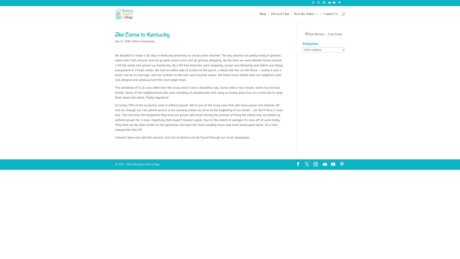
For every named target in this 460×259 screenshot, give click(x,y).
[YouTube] (334, 3)
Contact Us (330, 14)
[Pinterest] (339, 3)
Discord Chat (280, 14)
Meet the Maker (304, 14)
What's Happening (143, 41)
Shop (263, 14)
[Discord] (329, 3)
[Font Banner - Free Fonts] (323, 34)
